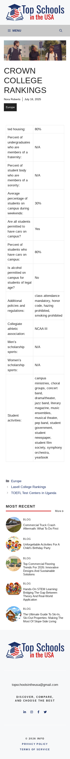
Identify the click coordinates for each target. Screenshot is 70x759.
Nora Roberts (12, 99)
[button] (60, 30)
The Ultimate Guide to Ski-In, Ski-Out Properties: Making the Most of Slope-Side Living (43, 618)
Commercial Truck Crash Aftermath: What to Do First (40, 526)
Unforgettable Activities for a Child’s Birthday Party (41, 546)
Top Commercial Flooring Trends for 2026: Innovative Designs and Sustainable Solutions (41, 569)
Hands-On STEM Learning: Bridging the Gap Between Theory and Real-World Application (40, 594)
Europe (10, 107)
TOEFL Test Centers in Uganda (33, 493)
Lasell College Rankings (28, 487)
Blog (27, 519)
